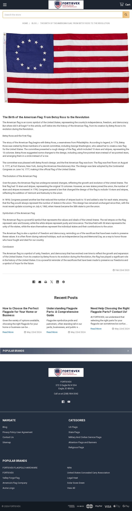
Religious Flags (76, 447)
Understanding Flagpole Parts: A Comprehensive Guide (63, 312)
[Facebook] (33, 281)
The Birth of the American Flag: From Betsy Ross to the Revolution (46, 117)
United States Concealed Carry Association (88, 472)
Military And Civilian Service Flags (85, 437)
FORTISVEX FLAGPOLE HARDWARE (20, 467)
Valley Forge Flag (11, 478)
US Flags (73, 427)
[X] (51, 281)
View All (71, 488)
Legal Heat (72, 478)
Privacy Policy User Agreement (17, 432)
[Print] (45, 281)
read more (8, 332)
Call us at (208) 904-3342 (66, 393)
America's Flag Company (15, 483)
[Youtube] (69, 401)
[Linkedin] (57, 281)
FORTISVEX (8, 472)
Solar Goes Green (76, 483)
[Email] (39, 281)
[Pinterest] (63, 281)
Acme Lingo (9, 488)
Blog (5, 427)
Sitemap (7, 442)
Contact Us (8, 437)
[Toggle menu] (4, 4)
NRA (69, 467)
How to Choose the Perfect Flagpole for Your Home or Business (20, 312)
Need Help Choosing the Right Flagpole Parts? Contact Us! (110, 310)
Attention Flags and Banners (83, 442)
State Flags (74, 432)
